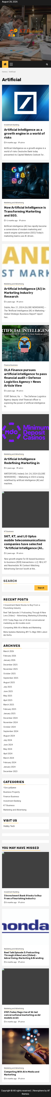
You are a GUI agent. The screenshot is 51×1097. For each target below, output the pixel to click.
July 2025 (7, 687)
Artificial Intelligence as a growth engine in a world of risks (24, 133)
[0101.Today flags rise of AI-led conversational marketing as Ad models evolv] (25, 986)
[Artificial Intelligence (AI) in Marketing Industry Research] (25, 262)
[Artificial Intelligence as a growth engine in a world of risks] (25, 103)
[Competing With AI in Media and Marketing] (25, 1046)
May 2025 (7, 695)
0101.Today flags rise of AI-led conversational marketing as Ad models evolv (22, 1015)
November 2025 (10, 669)
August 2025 (9, 682)
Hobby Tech (9, 826)
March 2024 (8, 758)
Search (10, 581)
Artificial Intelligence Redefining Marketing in (22, 461)
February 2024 (9, 762)
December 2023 (10, 771)
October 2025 (9, 673)
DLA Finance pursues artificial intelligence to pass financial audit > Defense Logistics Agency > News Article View (25, 377)
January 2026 (9, 660)
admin (22, 143)
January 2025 (9, 713)
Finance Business (11, 365)
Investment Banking (11, 125)
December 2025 (10, 664)
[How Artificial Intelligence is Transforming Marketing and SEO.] (25, 181)
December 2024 (10, 718)
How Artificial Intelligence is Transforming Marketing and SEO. (25, 211)
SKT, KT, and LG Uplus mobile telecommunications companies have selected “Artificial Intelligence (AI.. (25, 542)
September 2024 (10, 731)
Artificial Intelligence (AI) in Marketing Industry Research (24, 292)
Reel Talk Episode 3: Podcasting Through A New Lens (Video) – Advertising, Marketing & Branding (24, 955)
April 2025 (7, 700)
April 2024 (7, 753)
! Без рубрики (9, 787)
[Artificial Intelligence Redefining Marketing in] (25, 432)
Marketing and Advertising (14, 203)
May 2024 (7, 749)
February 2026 (9, 656)
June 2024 (8, 744)
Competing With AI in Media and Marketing (22, 627)
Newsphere (38, 1090)
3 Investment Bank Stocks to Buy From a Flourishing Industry (23, 897)
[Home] (5, 64)
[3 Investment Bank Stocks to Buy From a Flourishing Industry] (25, 870)
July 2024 (7, 740)
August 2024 (9, 736)
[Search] (47, 64)
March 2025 (8, 704)
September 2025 (10, 678)
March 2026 (8, 651)
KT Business (9, 531)
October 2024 (9, 727)
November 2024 (10, 722)
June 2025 (8, 691)
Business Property (11, 792)
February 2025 (9, 709)
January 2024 (9, 767)
